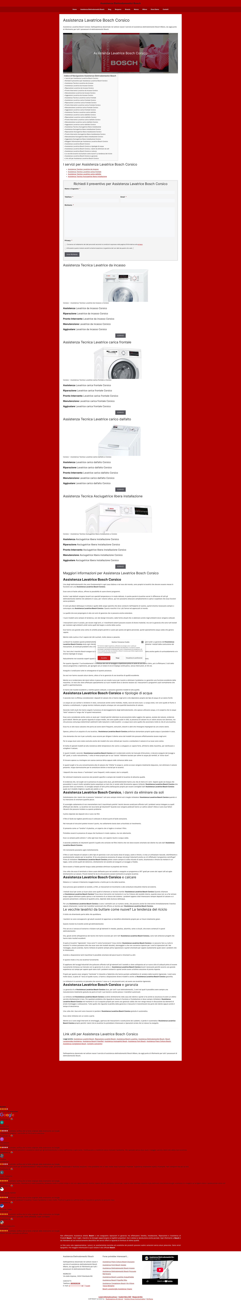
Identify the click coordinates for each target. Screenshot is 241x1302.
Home (75, 9)
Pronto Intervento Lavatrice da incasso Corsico (81, 90)
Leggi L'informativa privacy (108, 1297)
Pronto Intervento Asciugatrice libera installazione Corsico (85, 134)
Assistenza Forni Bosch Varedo (114, 1265)
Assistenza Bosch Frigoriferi (93, 1041)
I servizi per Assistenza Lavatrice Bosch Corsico (81, 78)
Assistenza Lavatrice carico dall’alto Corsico (80, 115)
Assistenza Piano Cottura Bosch (159, 1041)
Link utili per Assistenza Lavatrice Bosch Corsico (82, 158)
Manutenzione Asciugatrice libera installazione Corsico (84, 137)
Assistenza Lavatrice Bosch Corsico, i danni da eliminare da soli (87, 149)
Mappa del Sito (137, 1297)
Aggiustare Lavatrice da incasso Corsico (79, 95)
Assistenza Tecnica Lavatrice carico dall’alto (80, 112)
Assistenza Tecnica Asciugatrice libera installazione (83, 127)
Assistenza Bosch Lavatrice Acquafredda (118, 1277)
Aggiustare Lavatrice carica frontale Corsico (80, 110)
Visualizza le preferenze (134, 658)
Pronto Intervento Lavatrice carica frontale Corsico (82, 105)
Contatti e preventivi (94, 1044)
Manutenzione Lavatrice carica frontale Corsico (81, 107)
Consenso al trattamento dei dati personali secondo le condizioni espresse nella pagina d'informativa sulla (105, 244)
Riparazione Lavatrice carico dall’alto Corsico (80, 117)
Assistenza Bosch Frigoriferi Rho (115, 1280)
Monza (136, 9)
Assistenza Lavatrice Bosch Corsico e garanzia (81, 156)
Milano (144, 9)
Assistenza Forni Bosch (137, 1041)
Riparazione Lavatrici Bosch (105, 1039)
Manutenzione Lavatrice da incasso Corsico (80, 93)
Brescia (127, 9)
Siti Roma (150, 1299)
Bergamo (118, 9)
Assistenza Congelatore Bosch (74, 1044)
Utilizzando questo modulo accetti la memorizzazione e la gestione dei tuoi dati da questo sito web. (99, 248)
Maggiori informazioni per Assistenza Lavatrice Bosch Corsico (86, 141)
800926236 (75, 1283)
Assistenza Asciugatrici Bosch (116, 1041)
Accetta (104, 658)
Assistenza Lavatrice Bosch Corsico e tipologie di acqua (84, 146)
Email (123, 197)
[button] (142, 642)
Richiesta (69, 205)
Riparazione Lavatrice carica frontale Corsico (80, 103)
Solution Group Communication (134, 1299)
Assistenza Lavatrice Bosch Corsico (77, 144)
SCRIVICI (120, 335)
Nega (117, 658)
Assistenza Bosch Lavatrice (127, 1039)
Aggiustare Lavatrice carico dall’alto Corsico (80, 124)
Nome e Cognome (72, 189)
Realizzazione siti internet (114, 1299)
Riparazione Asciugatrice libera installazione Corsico (83, 132)
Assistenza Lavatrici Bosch (84, 1039)
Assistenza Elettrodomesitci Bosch (151, 1039)
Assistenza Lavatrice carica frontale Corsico (80, 100)
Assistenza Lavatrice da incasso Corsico (79, 86)
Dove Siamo (155, 9)
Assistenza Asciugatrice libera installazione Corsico (83, 129)
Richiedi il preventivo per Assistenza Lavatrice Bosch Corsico (86, 81)
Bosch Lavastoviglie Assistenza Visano (117, 1289)
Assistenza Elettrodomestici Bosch (120, 3)
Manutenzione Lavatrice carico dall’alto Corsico (81, 122)
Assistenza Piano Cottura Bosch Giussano (118, 1262)
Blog (109, 9)
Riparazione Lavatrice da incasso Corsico (79, 88)
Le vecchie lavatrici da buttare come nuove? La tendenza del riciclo (88, 154)
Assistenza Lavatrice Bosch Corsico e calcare (81, 151)
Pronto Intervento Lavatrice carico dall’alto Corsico (82, 120)
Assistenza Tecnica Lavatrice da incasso (79, 83)
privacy (140, 244)
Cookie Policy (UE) (125, 1297)
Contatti (165, 9)
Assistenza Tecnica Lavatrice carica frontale (80, 98)
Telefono (69, 197)
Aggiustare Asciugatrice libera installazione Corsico (83, 139)
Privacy (68, 240)
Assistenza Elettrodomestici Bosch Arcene (119, 1268)
